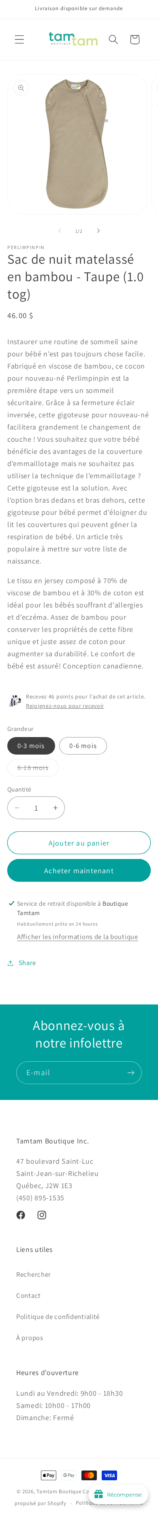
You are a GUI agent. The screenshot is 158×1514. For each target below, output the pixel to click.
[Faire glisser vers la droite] (98, 231)
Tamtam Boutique (58, 1491)
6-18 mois (38, 770)
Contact (28, 1295)
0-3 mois (31, 745)
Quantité (19, 789)
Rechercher (33, 1274)
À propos (29, 1337)
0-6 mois (83, 745)
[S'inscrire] (130, 1072)
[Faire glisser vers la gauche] (59, 231)
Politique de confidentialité (58, 1316)
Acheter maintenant (79, 870)
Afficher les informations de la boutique (77, 936)
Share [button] (27, 962)
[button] (19, 39)
